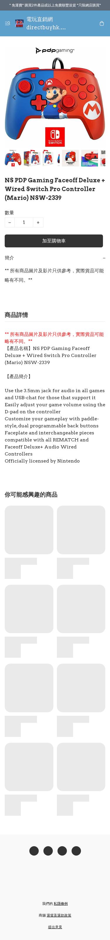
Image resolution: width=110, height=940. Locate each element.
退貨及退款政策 (59, 915)
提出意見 (55, 927)
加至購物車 (54, 241)
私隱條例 (61, 903)
